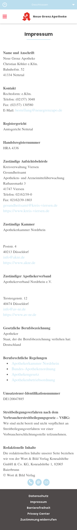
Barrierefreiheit (38, 508)
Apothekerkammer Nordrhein (35, 363)
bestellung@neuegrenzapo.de (38, 110)
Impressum (38, 502)
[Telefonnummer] (30, 482)
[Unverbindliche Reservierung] (46, 482)
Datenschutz (38, 496)
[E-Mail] (38, 482)
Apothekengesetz (25, 374)
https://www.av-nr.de (19, 314)
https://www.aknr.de (19, 262)
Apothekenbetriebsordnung (33, 379)
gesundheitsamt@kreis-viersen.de (30, 205)
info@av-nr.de (14, 309)
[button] (38, 4)
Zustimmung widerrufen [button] (38, 520)
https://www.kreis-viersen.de (26, 210)
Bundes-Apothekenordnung (33, 368)
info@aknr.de (14, 257)
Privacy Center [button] (38, 514)
